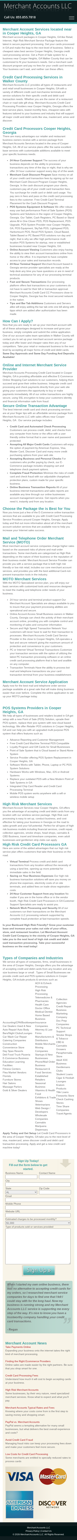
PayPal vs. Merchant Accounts (22, 1422)
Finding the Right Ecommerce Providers (27, 1361)
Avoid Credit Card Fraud (19, 1439)
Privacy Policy (32, 1531)
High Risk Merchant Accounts (21, 1389)
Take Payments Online (18, 1347)
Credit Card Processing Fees (21, 1375)
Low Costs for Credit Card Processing (26, 1454)
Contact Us (46, 1531)
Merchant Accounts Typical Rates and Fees (29, 1407)
